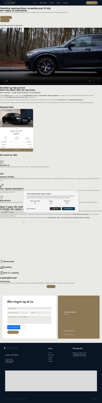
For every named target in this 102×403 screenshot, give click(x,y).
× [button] (76, 191)
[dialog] (51, 201)
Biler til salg (43, 2)
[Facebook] (6, 365)
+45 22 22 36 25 (70, 334)
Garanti (58, 2)
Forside (35, 2)
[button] (51, 56)
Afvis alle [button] (55, 208)
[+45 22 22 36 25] (64, 334)
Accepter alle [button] (68, 208)
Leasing (51, 2)
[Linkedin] (11, 365)
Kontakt (65, 2)
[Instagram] (9, 365)
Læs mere (67, 197)
